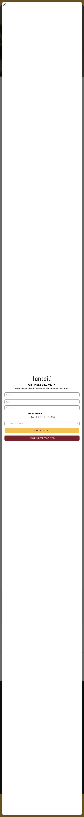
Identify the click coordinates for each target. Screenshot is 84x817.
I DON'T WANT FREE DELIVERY (42, 438)
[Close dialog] (4, 4)
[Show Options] (77, 423)
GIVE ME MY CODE (42, 431)
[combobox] (41, 423)
